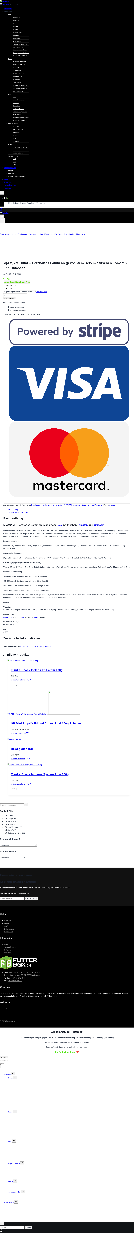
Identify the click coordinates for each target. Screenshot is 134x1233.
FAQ (6, 944)
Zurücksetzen (41, 292)
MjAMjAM (68, 505)
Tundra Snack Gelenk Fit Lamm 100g (37, 670)
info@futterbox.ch (15, 981)
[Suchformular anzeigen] (2, 193)
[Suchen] (26, 804)
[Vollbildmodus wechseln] (3, 1060)
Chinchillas (16, 1178)
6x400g (39, 646)
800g (52, 646)
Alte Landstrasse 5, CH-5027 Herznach (24, 972)
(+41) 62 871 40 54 (18, 978)
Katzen (11, 822)
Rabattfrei (11, 816)
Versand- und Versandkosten (18, 1210)
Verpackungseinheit (11, 292)
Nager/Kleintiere (14, 827)
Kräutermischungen (19, 1188)
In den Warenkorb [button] (18, 680)
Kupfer (36, 617)
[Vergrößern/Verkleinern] (1, 1060)
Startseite (7, 1071)
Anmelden (7, 1219)
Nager (15, 1199)
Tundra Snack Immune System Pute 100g (40, 774)
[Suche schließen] (2, 1223)
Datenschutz (9, 929)
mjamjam (113, 505)
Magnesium (7, 617)
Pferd (10, 1141)
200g (29, 646)
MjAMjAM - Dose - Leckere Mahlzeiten (88, 505)
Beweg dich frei (22, 748)
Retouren (7, 950)
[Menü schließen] (0, 1066)
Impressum (8, 932)
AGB (6, 926)
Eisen (22, 617)
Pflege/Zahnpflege (19, 1138)
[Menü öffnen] (2, 220)
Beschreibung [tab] (13, 510)
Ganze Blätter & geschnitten (22, 1184)
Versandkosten (10, 947)
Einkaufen (7, 1074)
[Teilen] (5, 1060)
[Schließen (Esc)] (7, 1060)
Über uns (7, 921)
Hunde (44, 505)
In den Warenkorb (9, 298)
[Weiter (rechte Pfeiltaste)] (3, 1063)
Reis (59, 525)
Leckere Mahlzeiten (55, 505)
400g (34, 646)
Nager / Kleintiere (14, 1163)
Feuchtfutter (36, 505)
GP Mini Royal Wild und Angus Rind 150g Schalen (46, 723)
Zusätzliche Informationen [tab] (18, 512)
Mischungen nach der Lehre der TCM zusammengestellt (31, 1108)
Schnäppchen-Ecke (16, 833)
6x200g (23, 646)
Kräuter (11, 830)
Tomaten (82, 525)
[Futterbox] (5, 4)
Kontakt (7, 923)
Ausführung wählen (18, 733)
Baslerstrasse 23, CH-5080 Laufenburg (25, 975)
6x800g (46, 646)
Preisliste (8, 953)
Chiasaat (99, 525)
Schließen (4, 1057)
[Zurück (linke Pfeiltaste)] (1, 1063)
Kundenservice (9, 1202)
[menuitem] (8, 9)
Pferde (10, 824)
